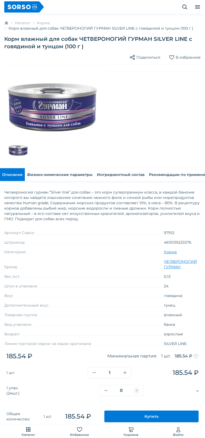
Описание (12, 174)
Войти (178, 435)
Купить (151, 416)
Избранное (79, 435)
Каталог (28, 435)
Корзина (131, 435)
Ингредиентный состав (121, 174)
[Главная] (6, 23)
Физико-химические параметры (60, 174)
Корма (43, 23)
